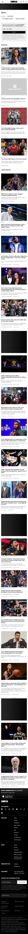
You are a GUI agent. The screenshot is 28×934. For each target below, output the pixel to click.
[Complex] (14, 2)
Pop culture (17, 825)
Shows (16, 835)
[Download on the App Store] (7, 795)
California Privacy (4, 907)
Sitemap (17, 910)
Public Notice (19, 906)
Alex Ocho (3, 416)
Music (15, 820)
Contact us (17, 866)
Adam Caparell (5, 165)
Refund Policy (18, 854)
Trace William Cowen (6, 76)
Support (16, 850)
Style (2, 66)
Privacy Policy (4, 889)
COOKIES (3, 913)
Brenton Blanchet (5, 694)
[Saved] (23, 1)
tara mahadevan (5, 753)
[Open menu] (2, 1)
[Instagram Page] (13, 809)
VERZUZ (16, 832)
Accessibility (5, 910)
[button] (14, 895)
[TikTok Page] (24, 809)
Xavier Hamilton (5, 786)
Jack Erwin (4, 136)
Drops (15, 847)
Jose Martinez (4, 628)
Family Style (17, 839)
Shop (15, 845)
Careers (16, 864)
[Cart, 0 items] (26, 2)
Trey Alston (4, 596)
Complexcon (17, 837)
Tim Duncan (10, 16)
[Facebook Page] (2, 809)
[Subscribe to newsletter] (22, 882)
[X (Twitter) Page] (5, 809)
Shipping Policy (18, 852)
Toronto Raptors (19, 18)
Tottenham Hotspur (7, 18)
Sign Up (14, 32)
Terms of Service (11, 39)
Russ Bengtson (5, 105)
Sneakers (16, 823)
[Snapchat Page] (20, 809)
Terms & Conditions (5, 902)
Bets (2, 126)
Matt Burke (4, 201)
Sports (3, 97)
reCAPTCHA (13, 38)
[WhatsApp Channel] (9, 809)
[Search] (21, 1)
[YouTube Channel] (17, 809)
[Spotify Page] (2, 813)
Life (15, 830)
